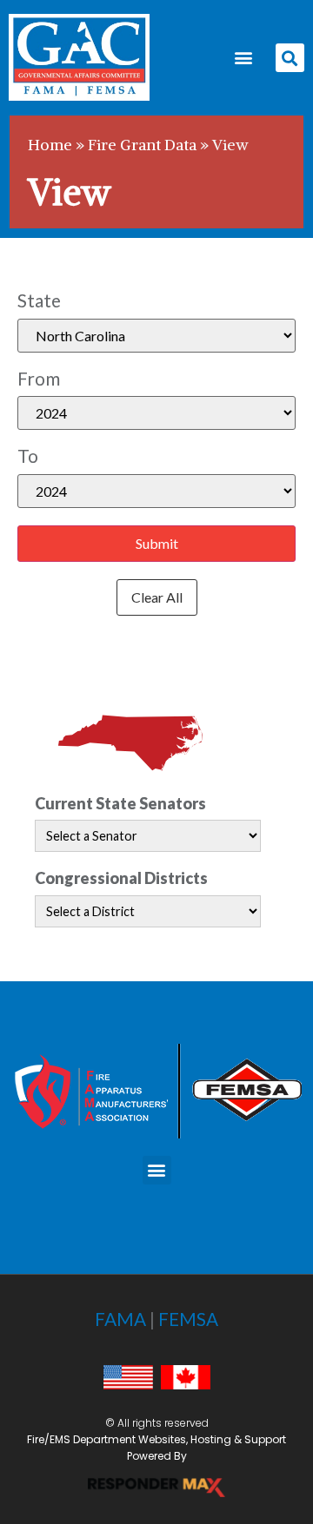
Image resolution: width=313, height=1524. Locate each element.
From (38, 379)
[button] (243, 57)
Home (50, 145)
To (27, 456)
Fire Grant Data (142, 145)
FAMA (120, 1318)
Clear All (157, 597)
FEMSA (188, 1318)
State (39, 301)
